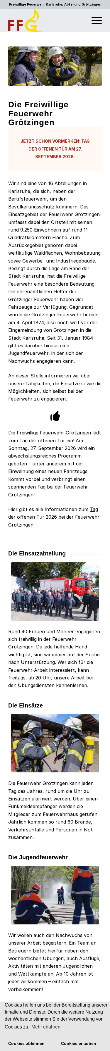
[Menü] (94, 20)
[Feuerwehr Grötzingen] (45, 20)
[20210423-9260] (55, 591)
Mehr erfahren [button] (45, 1026)
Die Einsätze (25, 705)
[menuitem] (94, 20)
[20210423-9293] (55, 743)
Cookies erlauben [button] (78, 1043)
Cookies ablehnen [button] (26, 1043)
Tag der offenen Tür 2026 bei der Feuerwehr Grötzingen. (53, 517)
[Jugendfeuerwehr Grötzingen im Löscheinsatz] (55, 895)
